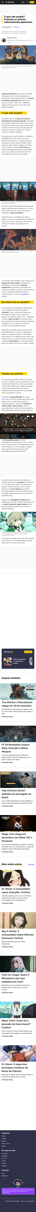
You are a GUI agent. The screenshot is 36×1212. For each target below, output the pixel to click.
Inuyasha (19, 309)
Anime (4, 1134)
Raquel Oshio (12, 41)
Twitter (4, 1162)
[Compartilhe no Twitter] (17, 30)
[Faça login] (27, 2)
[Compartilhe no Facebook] (15, 30)
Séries (4, 1144)
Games (4, 1139)
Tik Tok (4, 1157)
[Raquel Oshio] (4, 44)
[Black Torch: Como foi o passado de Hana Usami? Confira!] (18, 1050)
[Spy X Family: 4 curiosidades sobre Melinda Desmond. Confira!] (18, 956)
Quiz (3, 1172)
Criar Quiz (31, 2)
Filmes (4, 1136)
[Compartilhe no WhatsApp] (20, 30)
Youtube (4, 1164)
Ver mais (30, 900)
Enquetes (5, 1175)
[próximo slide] (28, 439)
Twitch (4, 1159)
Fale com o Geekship (27, 1201)
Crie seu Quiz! (28, 682)
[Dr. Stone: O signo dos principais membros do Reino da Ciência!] (18, 1096)
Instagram (5, 1154)
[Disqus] (18, 626)
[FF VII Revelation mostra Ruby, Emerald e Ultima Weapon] (18, 764)
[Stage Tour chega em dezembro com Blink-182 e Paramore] (18, 856)
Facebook (5, 1152)
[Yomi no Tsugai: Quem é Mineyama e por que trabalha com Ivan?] (18, 1003)
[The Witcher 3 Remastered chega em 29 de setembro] (18, 722)
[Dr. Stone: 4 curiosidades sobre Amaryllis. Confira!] (18, 914)
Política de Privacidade (11, 1201)
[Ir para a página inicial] (10, 2)
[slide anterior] (33, 439)
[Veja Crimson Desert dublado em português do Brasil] (18, 810)
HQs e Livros (6, 1141)
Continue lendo (8, 747)
